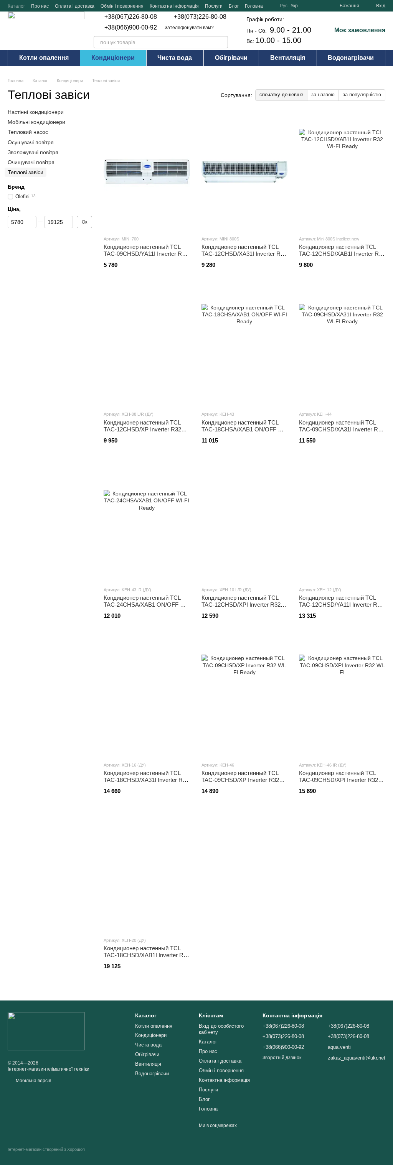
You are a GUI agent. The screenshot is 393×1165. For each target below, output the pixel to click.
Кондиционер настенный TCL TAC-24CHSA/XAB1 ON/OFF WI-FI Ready (146, 604)
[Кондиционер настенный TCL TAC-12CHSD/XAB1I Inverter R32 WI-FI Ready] (342, 171)
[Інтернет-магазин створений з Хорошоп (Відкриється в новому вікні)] (46, 1156)
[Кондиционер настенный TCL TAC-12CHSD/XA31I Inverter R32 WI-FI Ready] (244, 171)
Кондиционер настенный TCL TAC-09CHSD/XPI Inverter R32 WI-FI (338, 780)
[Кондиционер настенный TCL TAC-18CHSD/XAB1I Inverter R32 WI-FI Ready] (147, 873)
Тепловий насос (28, 132)
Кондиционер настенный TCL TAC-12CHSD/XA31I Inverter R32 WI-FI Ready (244, 254)
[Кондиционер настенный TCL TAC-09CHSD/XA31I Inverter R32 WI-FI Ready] (342, 347)
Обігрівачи (231, 57)
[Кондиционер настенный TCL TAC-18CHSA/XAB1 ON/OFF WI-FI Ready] (244, 347)
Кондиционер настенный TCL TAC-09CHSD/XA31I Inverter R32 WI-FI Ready (341, 429)
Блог (234, 6)
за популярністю (362, 94)
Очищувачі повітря (31, 162)
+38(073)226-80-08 (200, 17)
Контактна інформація (174, 6)
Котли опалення (44, 57)
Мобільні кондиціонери (36, 122)
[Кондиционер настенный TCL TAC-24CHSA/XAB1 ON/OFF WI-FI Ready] (147, 522)
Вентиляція (287, 57)
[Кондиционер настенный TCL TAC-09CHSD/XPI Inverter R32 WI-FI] (342, 697)
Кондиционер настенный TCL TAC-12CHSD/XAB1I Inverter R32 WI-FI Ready (342, 254)
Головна (254, 6)
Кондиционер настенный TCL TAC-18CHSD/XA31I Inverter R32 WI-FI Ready (146, 780)
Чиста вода (174, 57)
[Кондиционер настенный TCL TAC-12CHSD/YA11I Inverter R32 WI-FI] (342, 522)
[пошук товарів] (222, 42)
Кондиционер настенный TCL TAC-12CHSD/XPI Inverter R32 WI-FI (241, 604)
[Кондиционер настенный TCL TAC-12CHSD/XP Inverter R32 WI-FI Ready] (147, 347)
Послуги (214, 6)
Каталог (16, 6)
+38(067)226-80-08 (130, 17)
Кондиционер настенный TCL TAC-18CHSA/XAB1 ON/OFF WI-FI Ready (244, 429)
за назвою (323, 94)
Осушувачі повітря (31, 142)
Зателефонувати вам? (189, 27)
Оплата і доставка (74, 6)
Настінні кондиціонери (36, 112)
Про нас (40, 6)
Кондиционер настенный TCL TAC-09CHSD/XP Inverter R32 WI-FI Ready (240, 780)
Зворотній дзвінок (282, 1057)
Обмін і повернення (122, 6)
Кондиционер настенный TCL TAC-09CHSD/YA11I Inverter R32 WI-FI (146, 254)
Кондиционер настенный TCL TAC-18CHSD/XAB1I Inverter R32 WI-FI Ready (147, 955)
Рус (283, 5)
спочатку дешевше (281, 94)
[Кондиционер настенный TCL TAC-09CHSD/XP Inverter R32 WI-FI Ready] (244, 697)
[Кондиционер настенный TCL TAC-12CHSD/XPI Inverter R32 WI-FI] (244, 522)
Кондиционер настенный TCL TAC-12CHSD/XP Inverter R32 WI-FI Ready (142, 429)
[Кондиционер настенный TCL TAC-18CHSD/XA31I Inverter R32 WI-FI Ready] (147, 697)
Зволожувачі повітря (33, 152)
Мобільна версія (33, 1080)
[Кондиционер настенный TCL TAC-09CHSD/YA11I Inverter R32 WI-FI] (147, 171)
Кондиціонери (113, 57)
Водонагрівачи (351, 57)
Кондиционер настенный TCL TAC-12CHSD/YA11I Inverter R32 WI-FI (341, 604)
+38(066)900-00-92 (130, 28)
